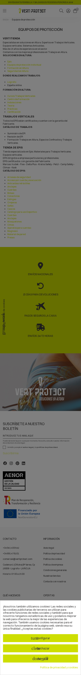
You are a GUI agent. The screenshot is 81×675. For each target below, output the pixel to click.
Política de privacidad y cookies (59, 667)
